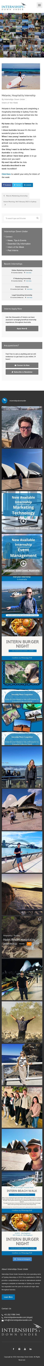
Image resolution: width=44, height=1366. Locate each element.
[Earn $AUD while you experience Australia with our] (22, 1022)
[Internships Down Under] (19, 6)
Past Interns (13, 250)
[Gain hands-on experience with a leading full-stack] (22, 512)
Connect (9, 236)
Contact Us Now (23, 365)
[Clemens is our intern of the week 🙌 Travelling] (22, 1149)
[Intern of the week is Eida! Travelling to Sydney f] (22, 469)
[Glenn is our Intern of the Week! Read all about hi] (22, 809)
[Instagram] (19, 1349)
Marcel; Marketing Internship (17, 196)
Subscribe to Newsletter (23, 372)
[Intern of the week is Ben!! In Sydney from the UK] (22, 979)
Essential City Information (19, 243)
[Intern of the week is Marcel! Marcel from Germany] (22, 427)
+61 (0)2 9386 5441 (12, 1314)
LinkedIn (28, 185)
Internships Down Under (14, 99)
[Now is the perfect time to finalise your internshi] (22, 597)
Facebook (8, 185)
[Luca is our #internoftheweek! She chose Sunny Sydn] (22, 1064)
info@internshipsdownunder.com (18, 1320)
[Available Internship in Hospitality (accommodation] (22, 937)
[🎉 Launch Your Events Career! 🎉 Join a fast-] (22, 554)
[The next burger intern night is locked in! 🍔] (22, 1234)
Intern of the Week (10, 102)
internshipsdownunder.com (15, 1317)
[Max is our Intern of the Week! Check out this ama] (22, 894)
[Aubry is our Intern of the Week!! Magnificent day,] (22, 852)
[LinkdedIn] (30, 1349)
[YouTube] (24, 1349)
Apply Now (21, 328)
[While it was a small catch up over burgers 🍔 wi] (22, 1107)
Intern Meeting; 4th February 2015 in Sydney (19, 202)
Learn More (8, 1297)
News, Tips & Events (17, 240)
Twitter (18, 185)
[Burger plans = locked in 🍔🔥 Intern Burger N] (22, 639)
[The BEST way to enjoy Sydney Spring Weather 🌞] (22, 1192)
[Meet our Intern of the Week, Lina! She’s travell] (22, 767)
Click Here (6, 174)
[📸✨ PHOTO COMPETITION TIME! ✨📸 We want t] (22, 724)
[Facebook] (13, 1349)
